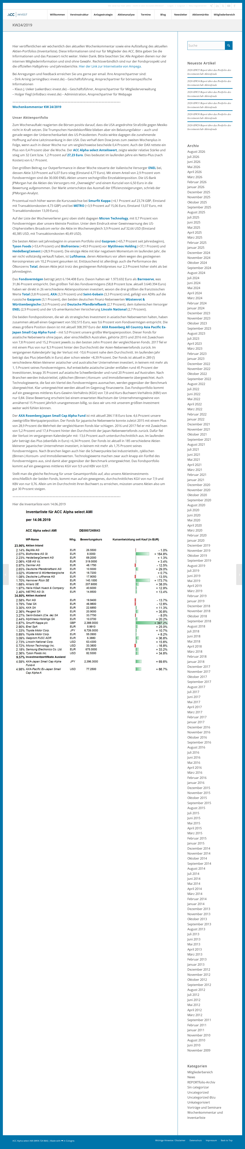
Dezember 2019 (198, 545)
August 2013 (196, 929)
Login (170, 5)
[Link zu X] (223, 6)
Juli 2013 (193, 934)
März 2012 (194, 1015)
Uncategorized (198, 1092)
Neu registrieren (198, 5)
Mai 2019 (193, 581)
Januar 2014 (195, 904)
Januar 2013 (195, 964)
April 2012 (194, 1010)
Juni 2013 (193, 939)
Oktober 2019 (197, 555)
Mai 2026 (193, 167)
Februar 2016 (197, 778)
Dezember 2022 (198, 364)
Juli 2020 (193, 510)
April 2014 (194, 889)
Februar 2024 (197, 303)
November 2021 (198, 429)
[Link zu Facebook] (234, 6)
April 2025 (194, 232)
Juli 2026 (193, 157)
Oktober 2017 (197, 677)
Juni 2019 (193, 576)
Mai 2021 (193, 459)
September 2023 (199, 328)
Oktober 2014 (197, 858)
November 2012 (198, 975)
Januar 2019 (195, 601)
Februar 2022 (197, 414)
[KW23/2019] (6, 574)
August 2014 (196, 868)
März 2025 (194, 237)
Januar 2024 (195, 308)
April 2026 (194, 172)
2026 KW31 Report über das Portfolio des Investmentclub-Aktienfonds (209, 105)
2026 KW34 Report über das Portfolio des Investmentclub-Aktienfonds (209, 83)
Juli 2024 (193, 278)
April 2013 (194, 949)
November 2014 (198, 853)
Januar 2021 (195, 480)
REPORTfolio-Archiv (201, 1082)
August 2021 (196, 444)
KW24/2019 (22, 25)
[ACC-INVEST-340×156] (18, 15)
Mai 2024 (193, 288)
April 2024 (194, 293)
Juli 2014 (193, 874)
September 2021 (199, 439)
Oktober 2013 (197, 919)
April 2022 (194, 404)
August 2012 (196, 990)
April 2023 (194, 343)
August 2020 (196, 505)
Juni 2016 (193, 757)
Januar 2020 (195, 540)
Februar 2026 (197, 182)
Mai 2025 (193, 227)
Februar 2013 (197, 959)
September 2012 (199, 985)
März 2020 (194, 530)
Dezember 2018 (198, 606)
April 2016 (194, 767)
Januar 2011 (195, 1030)
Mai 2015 (193, 823)
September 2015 (199, 803)
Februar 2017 (197, 717)
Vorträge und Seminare (204, 1107)
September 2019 (199, 560)
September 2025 (199, 207)
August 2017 (196, 687)
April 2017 (194, 707)
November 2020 (198, 490)
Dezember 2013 (198, 909)
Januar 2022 (195, 419)
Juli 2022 (193, 389)
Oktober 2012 (197, 980)
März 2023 (194, 348)
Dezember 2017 (198, 667)
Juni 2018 (193, 636)
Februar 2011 (197, 1025)
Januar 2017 (195, 722)
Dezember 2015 (198, 788)
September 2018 (199, 621)
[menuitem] (171, 6)
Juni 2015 (193, 818)
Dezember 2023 (198, 313)
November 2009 (198, 1050)
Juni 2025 (193, 222)
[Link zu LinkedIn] (217, 6)
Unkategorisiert (198, 1102)
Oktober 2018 (197, 616)
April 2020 (194, 525)
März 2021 (194, 470)
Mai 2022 (193, 399)
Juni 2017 (193, 697)
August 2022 (196, 384)
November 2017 (198, 672)
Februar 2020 (197, 535)
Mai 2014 (193, 884)
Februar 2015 (197, 838)
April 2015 (194, 828)
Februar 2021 (197, 475)
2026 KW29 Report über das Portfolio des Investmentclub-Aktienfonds (209, 127)
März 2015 (194, 833)
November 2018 (198, 611)
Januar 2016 (195, 783)
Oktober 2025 (197, 202)
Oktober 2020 (197, 495)
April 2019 (194, 586)
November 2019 (198, 550)
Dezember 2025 (198, 192)
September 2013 (199, 924)
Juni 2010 (193, 1045)
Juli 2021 (193, 449)
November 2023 (198, 318)
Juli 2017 (193, 692)
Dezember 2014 (198, 848)
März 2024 (194, 298)
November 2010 (198, 1035)
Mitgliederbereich (200, 1072)
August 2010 (196, 1040)
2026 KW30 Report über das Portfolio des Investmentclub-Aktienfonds (209, 116)
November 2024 (198, 258)
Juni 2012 (193, 1000)
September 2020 (199, 500)
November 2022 (198, 369)
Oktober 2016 (197, 737)
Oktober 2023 (197, 323)
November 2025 (198, 197)
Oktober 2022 (197, 374)
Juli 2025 (193, 217)
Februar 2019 (197, 596)
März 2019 (194, 591)
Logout (181, 5)
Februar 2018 (197, 656)
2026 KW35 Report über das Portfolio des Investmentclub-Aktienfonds (209, 72)
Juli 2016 (193, 752)
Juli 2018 (193, 631)
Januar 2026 (195, 187)
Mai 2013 (193, 944)
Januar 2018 (195, 662)
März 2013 (194, 954)
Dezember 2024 (198, 253)
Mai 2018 (193, 641)
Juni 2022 (193, 394)
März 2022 (194, 409)
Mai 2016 (193, 763)
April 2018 (194, 646)
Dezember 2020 (198, 485)
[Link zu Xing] (211, 6)
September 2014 (199, 863)
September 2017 (199, 682)
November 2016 (198, 732)
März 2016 (194, 772)
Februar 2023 (197, 354)
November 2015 (198, 793)
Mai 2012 (193, 1005)
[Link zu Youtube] (228, 6)
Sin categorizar (198, 1087)
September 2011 (199, 1020)
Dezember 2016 (198, 727)
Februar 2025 (197, 243)
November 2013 (198, 914)
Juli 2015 (193, 813)
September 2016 (199, 742)
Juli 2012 (193, 995)
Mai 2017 (193, 702)
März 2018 (194, 651)
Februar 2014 (197, 899)
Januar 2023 (195, 359)
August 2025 (196, 212)
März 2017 (194, 712)
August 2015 (196, 808)
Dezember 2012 (198, 969)
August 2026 (196, 152)
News (191, 1077)
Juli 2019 (193, 571)
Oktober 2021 (197, 434)
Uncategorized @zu (201, 1097)
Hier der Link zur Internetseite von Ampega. (110, 66)
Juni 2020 (193, 515)
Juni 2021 (193, 455)
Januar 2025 (195, 247)
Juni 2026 (193, 162)
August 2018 (196, 626)
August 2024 (196, 273)
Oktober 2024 (197, 263)
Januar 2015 (195, 843)
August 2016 (196, 747)
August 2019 (196, 566)
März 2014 (194, 894)
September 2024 (199, 268)
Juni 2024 (193, 283)
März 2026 (194, 177)
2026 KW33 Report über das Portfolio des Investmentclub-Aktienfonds (209, 94)
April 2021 (194, 465)
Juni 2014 (193, 879)
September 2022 (199, 379)
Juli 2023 (193, 338)
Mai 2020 (193, 520)
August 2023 (196, 333)
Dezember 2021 (198, 424)
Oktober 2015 (197, 798)
